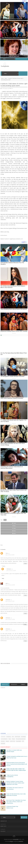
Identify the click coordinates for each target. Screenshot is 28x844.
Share (14, 525)
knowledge (23, 736)
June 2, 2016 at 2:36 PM (10, 554)
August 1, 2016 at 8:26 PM (10, 630)
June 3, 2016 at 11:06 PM (10, 619)
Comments (23, 684)
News (6, 78)
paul (7, 583)
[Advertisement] (11, 711)
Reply (25, 563)
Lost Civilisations (4, 738)
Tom (7, 553)
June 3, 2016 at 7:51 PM (10, 601)
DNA (13, 736)
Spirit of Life (12, 741)
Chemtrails (3, 736)
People (13, 738)
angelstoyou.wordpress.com (16, 238)
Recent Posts (5, 684)
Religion (7, 741)
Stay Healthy (18, 741)
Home (2, 78)
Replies (6, 566)
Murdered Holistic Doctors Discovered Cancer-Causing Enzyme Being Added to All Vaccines (16, 764)
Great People (17, 736)
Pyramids (3, 741)
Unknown (11, 569)
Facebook (6, 238)
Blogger (11, 841)
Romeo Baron (4, 235)
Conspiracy (8, 736)
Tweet (14, 523)
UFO (23, 741)
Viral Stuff (3, 743)
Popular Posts (14, 684)
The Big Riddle (15, 839)
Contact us (24, 817)
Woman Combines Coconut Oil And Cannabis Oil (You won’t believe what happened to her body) (15, 783)
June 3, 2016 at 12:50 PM (10, 584)
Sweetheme (21, 841)
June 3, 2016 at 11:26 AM (13, 570)
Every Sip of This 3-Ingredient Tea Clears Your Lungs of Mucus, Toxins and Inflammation (16, 802)
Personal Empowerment (20, 738)
